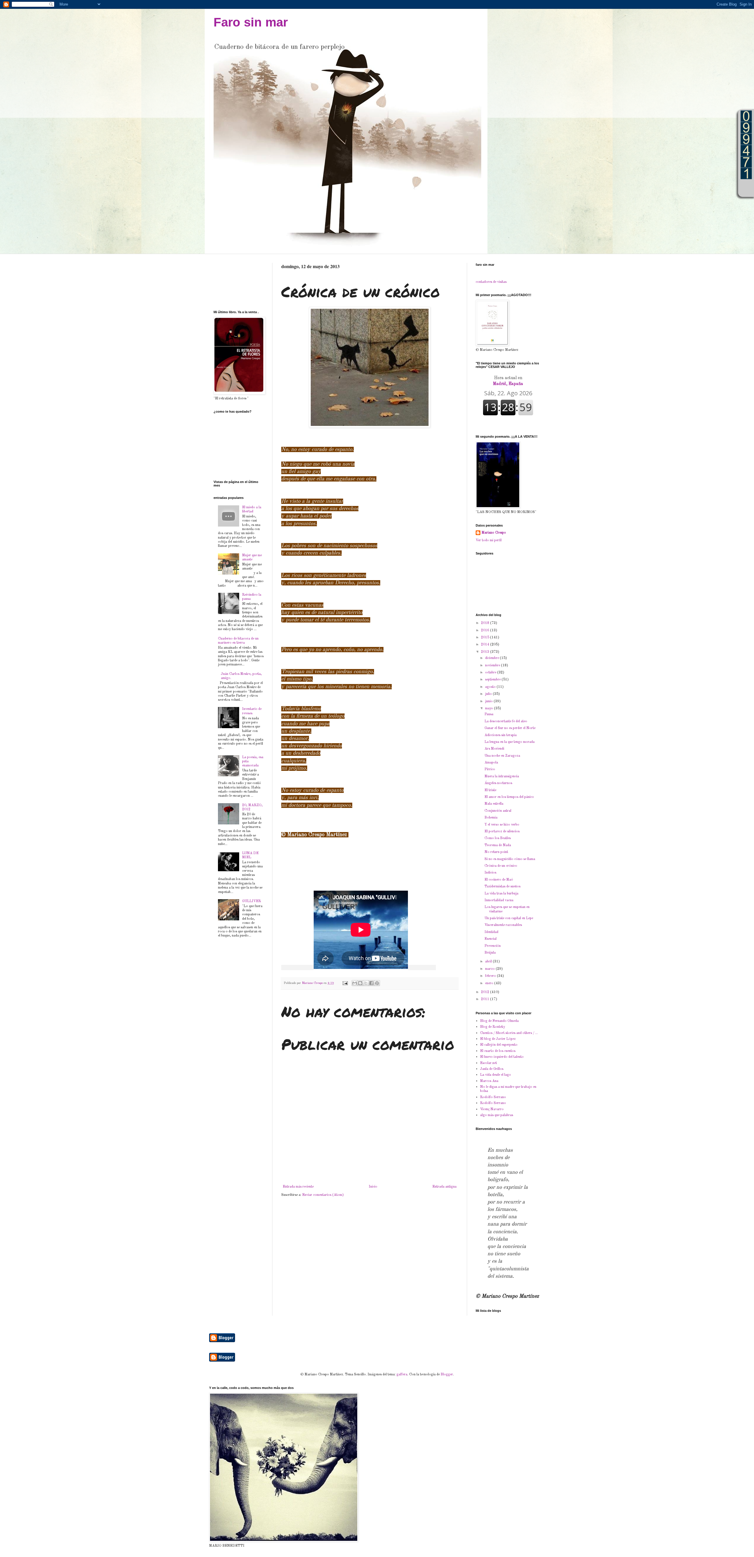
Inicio (373, 1187)
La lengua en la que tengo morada (510, 742)
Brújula (490, 953)
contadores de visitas (491, 282)
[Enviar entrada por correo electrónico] (345, 983)
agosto (491, 687)
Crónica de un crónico (501, 866)
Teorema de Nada (498, 845)
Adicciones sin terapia (501, 735)
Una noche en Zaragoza (502, 756)
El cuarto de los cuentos (497, 1051)
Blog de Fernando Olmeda (499, 1021)
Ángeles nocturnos (498, 783)
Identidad (491, 932)
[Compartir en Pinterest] (377, 983)
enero (489, 983)
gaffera (401, 1374)
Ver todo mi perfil (489, 540)
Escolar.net (488, 1063)
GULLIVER (251, 901)
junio (489, 701)
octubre (491, 672)
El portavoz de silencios (502, 831)
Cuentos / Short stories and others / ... (509, 1033)
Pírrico (490, 769)
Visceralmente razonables (503, 925)
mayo (489, 708)
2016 (485, 630)
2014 (485, 644)
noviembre (493, 665)
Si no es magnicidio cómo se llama (510, 859)
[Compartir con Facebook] (371, 983)
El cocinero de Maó (499, 880)
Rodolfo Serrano (493, 1097)
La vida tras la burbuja (501, 893)
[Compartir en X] (366, 983)
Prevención (493, 946)
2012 (485, 992)
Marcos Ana (489, 1081)
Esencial (491, 939)
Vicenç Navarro (492, 1109)
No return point (496, 852)
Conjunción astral (498, 811)
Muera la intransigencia (502, 776)
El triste (490, 790)
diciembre (492, 658)
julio (489, 694)
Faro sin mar (251, 22)
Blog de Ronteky (492, 1027)
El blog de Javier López (498, 1039)
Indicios (490, 872)
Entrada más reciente (298, 1187)
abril (489, 961)
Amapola (491, 762)
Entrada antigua (444, 1187)
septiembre (493, 679)
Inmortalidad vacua (499, 900)
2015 (485, 637)
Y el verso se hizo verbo (502, 824)
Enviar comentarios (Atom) (323, 1195)
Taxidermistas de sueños (502, 886)
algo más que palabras (496, 1115)
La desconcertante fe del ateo (506, 721)
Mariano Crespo (494, 533)
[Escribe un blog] (360, 983)
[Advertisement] (232, 281)
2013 (485, 652)
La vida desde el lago (495, 1075)
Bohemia (491, 817)
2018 (485, 623)
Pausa (489, 714)
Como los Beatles (498, 838)
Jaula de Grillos (491, 1069)
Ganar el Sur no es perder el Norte (510, 728)
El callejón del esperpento (498, 1045)
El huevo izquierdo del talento (502, 1057)
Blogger (447, 1374)
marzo (490, 969)
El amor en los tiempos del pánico (509, 797)
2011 (485, 999)
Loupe (746, 188)
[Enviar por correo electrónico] (355, 983)
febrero (491, 976)
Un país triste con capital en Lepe (509, 918)
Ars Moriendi (494, 749)
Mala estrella (494, 804)
